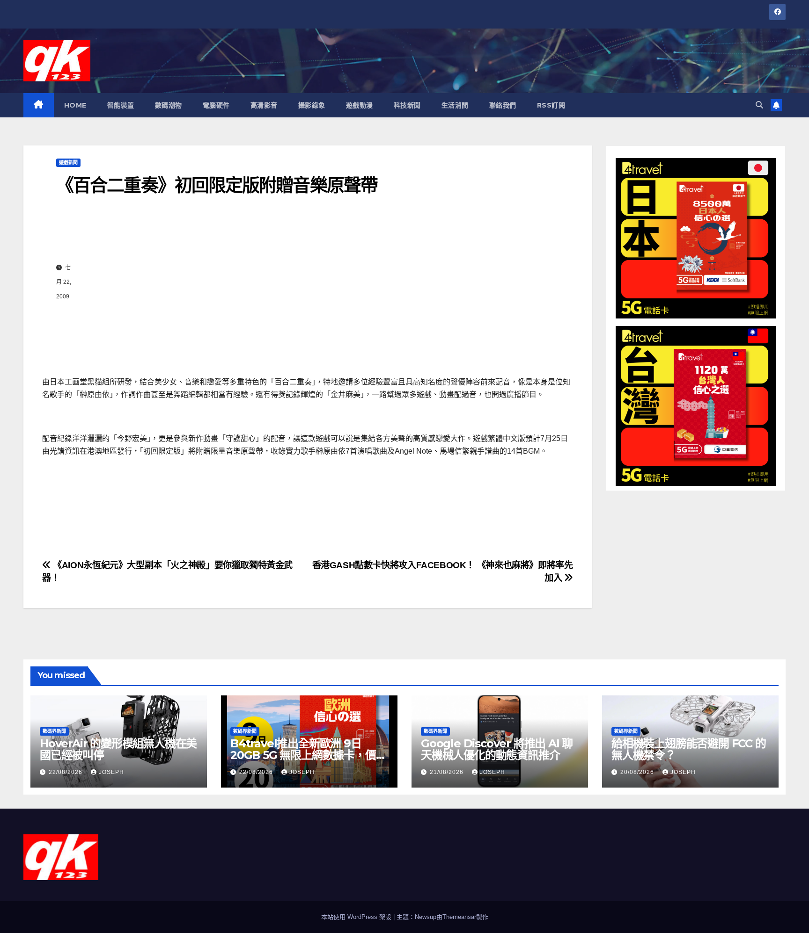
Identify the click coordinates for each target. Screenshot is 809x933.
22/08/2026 (66, 772)
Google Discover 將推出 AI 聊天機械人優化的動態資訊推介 (497, 749)
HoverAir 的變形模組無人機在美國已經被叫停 (118, 749)
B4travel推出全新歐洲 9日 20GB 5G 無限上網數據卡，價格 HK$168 (308, 755)
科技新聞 (407, 105)
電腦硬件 (216, 105)
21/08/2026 (447, 772)
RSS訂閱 (551, 105)
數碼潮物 (168, 105)
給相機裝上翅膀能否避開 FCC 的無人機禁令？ (688, 749)
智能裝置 (120, 105)
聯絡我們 (502, 105)
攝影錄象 (311, 105)
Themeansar (459, 916)
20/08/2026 (638, 772)
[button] (759, 105)
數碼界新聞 (54, 731)
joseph (111, 772)
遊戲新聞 (68, 162)
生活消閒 (455, 105)
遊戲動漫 (359, 105)
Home (75, 105)
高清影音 (264, 105)
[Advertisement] (317, 282)
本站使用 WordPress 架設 (357, 916)
